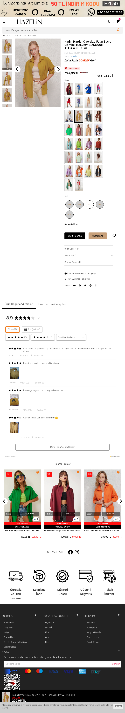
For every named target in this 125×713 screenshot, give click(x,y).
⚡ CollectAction (115, 456)
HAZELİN (73, 56)
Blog (47, 642)
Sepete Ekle (75, 236)
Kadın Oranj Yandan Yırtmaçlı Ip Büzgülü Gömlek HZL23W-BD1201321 (102, 530)
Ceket (48, 637)
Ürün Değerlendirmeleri (19, 304)
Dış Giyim (49, 623)
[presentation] (17, 69)
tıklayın (5, 708)
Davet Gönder (93, 642)
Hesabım (91, 623)
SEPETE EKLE (30, 514)
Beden (8, 514)
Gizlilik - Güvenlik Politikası (15, 642)
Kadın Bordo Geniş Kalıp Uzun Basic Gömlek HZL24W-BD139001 (62, 530)
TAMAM (118, 706)
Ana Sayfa (7, 35)
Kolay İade (8, 627)
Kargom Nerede (94, 632)
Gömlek (84, 60)
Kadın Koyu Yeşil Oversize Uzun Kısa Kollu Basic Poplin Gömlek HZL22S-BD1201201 (22, 530)
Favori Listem (93, 637)
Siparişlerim (92, 627)
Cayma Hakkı (9, 637)
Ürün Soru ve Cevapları (52, 304)
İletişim (7, 632)
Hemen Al (97, 236)
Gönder (116, 664)
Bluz (47, 632)
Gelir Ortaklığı (10, 647)
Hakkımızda (9, 623)
